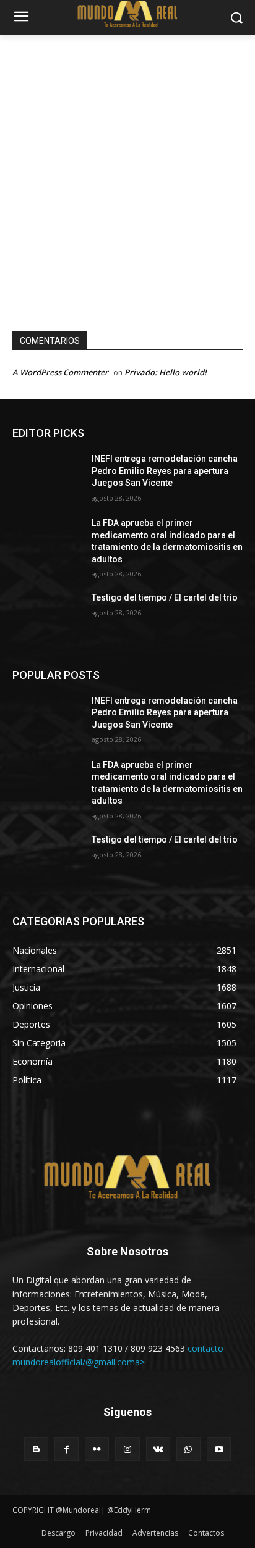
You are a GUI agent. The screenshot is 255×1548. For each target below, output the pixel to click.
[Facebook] (66, 1449)
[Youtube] (219, 1449)
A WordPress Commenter (60, 372)
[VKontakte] (158, 1449)
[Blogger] (36, 1449)
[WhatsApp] (188, 1449)
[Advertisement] (127, 168)
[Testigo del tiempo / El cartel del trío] (47, 616)
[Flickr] (97, 1449)
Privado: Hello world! (165, 372)
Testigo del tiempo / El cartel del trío (165, 597)
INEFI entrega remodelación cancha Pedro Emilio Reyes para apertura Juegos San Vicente (165, 471)
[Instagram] (127, 1449)
